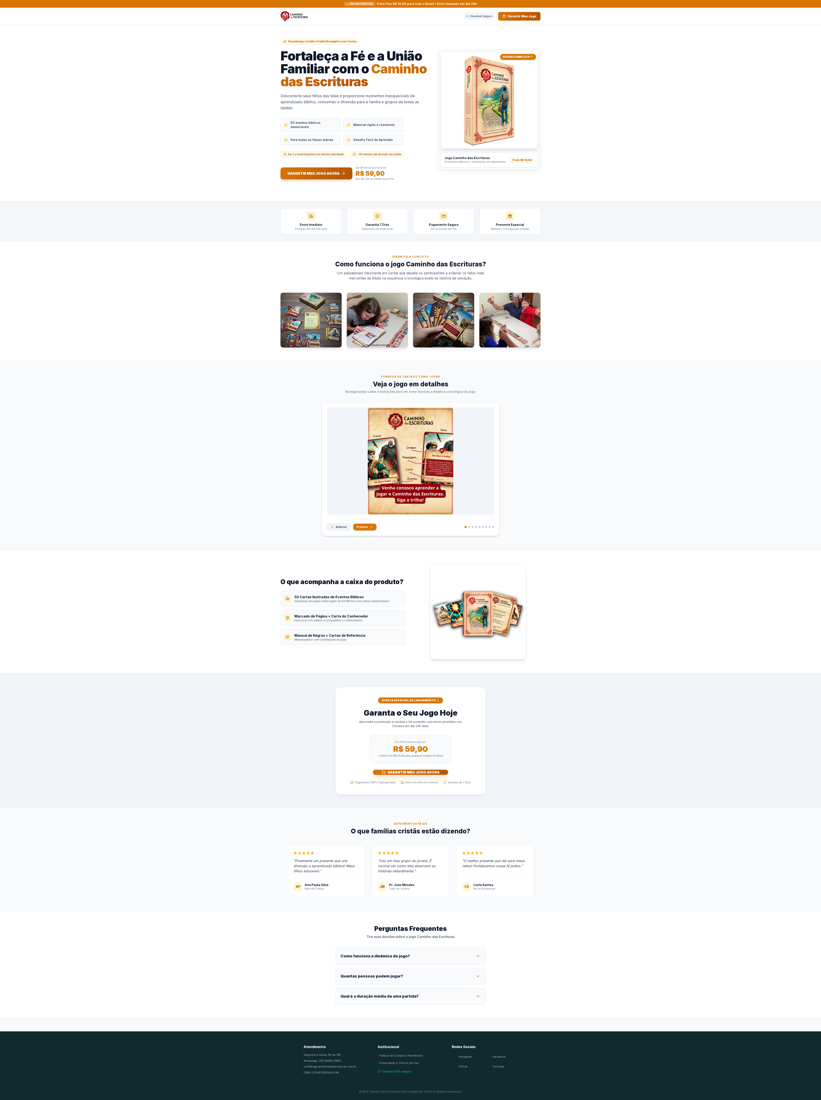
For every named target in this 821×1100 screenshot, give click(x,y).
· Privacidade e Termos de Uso (398, 1063)
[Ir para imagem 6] (483, 527)
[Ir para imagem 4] (476, 527)
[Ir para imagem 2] (469, 527)
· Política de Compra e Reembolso (400, 1055)
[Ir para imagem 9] (493, 527)
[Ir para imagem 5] (479, 527)
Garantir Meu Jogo (522, 16)
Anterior (341, 527)
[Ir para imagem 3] (472, 527)
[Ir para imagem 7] (486, 527)
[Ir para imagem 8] (490, 527)
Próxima (362, 527)
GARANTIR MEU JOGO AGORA (413, 772)
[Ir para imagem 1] (466, 527)
